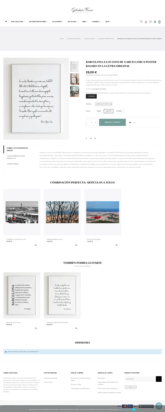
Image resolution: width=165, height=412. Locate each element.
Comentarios (13, 164)
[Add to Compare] (134, 122)
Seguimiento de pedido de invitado (108, 383)
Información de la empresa (107, 388)
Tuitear (92, 138)
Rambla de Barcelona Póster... (58, 322)
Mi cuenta (101, 378)
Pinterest (96, 138)
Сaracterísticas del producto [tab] (16, 157)
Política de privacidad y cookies (109, 392)
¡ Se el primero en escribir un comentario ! (23, 351)
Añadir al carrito (112, 122)
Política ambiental (50, 378)
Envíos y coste (76, 384)
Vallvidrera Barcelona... (55, 239)
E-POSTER (91, 96)
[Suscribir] (159, 379)
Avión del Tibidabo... (94, 239)
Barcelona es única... (13, 322)
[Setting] (155, 21)
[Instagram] (134, 387)
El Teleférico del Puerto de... (16, 239)
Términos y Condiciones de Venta (80, 379)
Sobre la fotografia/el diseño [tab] (17, 149)
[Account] (146, 21)
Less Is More (48, 382)
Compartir (87, 138)
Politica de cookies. (125, 409)
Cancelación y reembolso (80, 388)
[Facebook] (126, 387)
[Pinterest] (130, 387)
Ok (134, 409)
